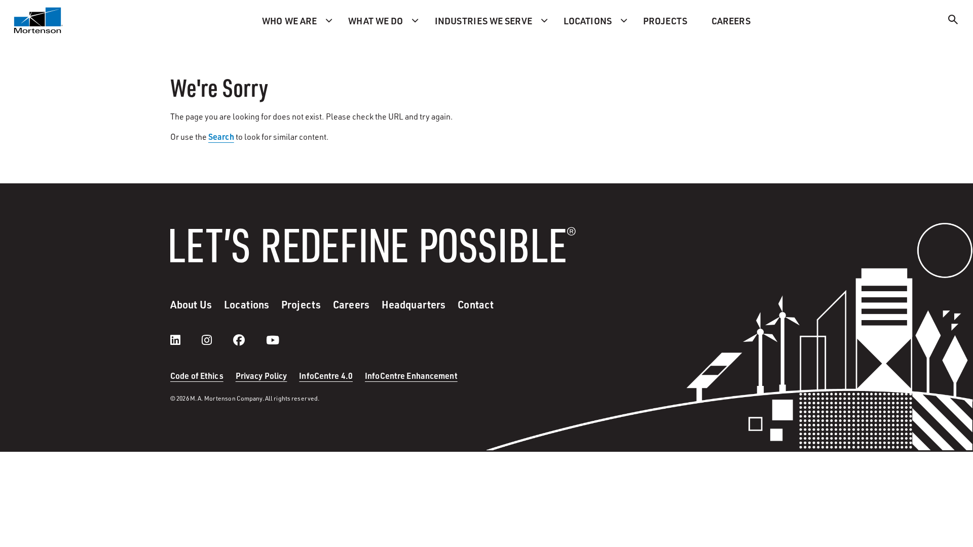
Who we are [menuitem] (289, 20)
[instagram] (217, 339)
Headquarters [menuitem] (413, 304)
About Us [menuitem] (191, 304)
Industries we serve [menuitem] (483, 20)
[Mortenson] (38, 20)
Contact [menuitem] (476, 304)
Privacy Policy (261, 375)
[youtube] (272, 339)
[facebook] (249, 339)
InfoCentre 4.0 (326, 375)
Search (221, 136)
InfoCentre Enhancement (411, 375)
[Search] (953, 21)
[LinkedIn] (185, 339)
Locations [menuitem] (588, 20)
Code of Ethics (196, 375)
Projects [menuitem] (665, 20)
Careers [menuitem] (731, 20)
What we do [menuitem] (375, 20)
